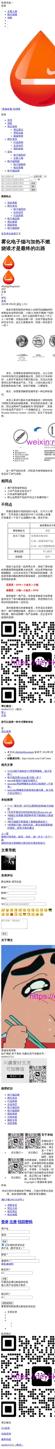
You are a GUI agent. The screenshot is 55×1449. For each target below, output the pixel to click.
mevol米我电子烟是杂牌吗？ (22, 780)
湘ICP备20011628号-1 (12, 1199)
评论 (18, 304)
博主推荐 (12, 221)
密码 (3, 1235)
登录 (5, 1222)
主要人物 (12, 11)
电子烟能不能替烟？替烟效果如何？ (28, 821)
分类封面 (12, 1117)
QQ (3, 904)
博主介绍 (12, 1208)
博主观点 (18, 129)
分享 (3, 715)
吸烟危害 (18, 136)
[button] (27, 114)
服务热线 (6, 1439)
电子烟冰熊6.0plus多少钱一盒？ (24, 777)
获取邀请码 (7, 1264)
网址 (3, 898)
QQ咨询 (5, 1428)
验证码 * (5, 1269)
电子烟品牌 (13, 218)
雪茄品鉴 (18, 133)
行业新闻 (18, 142)
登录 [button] (3, 6)
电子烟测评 (13, 228)
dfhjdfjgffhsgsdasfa (24, 752)
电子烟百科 (19, 155)
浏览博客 (12, 203)
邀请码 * (5, 1261)
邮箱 (4, 893)
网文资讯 (12, 206)
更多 (3, 301)
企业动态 (18, 145)
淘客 (9, 17)
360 (33, 186)
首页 (9, 120)
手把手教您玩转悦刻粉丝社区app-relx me (30, 812)
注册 (13, 1222)
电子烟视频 (13, 161)
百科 (9, 151)
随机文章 (12, 1120)
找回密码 (25, 1222)
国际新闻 (12, 225)
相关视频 (12, 14)
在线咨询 (6, 1433)
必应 (33, 183)
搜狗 (33, 190)
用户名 (5, 1228)
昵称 (4, 887)
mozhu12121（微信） (12, 1445)
